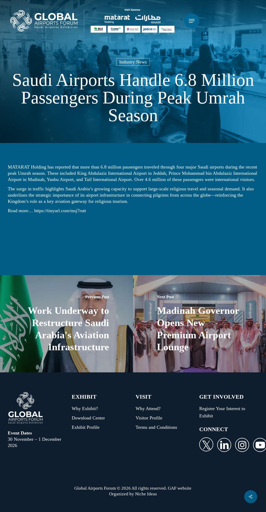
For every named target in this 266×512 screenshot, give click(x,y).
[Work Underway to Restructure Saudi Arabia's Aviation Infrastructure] (66, 323)
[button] (191, 21)
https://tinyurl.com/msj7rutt (60, 210)
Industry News (133, 61)
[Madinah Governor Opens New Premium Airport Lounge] (199, 323)
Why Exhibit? (85, 408)
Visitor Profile (149, 417)
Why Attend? (148, 408)
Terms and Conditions (156, 427)
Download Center (88, 417)
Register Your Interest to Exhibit (222, 412)
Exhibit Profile (85, 427)
